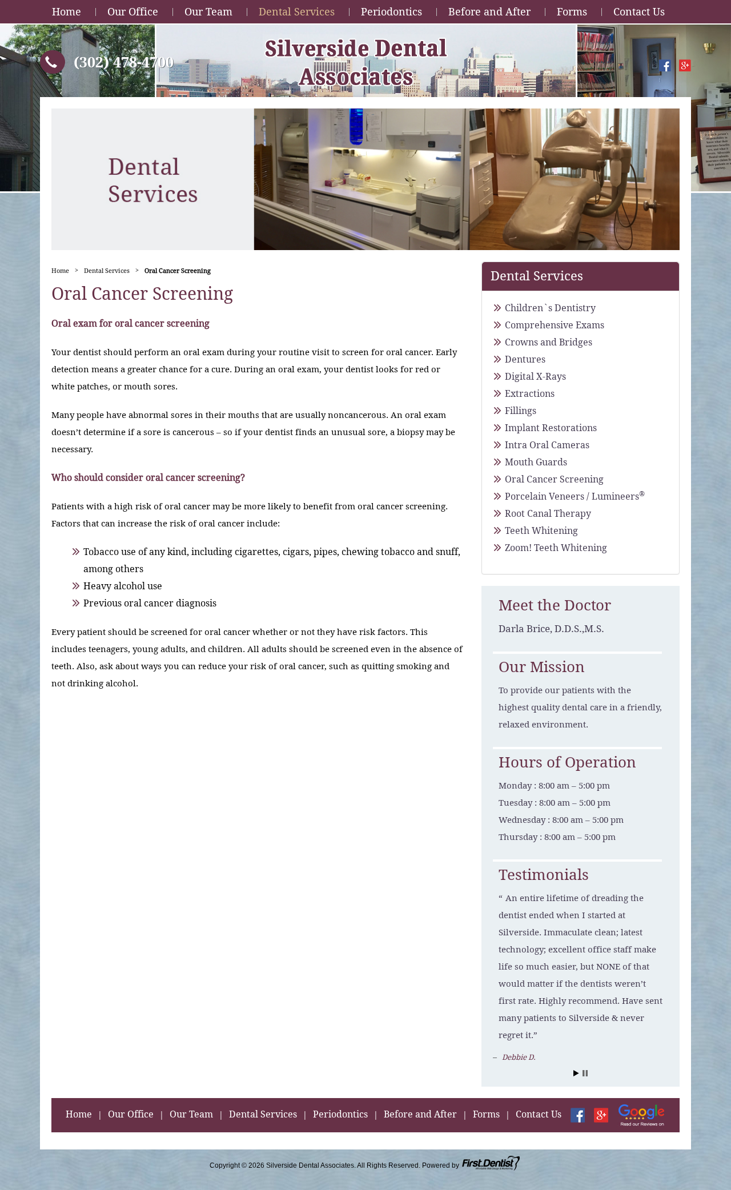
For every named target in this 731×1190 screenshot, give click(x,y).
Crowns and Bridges (548, 342)
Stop (585, 1073)
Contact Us (639, 11)
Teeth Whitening (541, 531)
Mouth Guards (536, 462)
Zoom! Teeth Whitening (556, 548)
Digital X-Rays (535, 377)
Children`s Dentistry (550, 308)
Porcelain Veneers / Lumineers (575, 496)
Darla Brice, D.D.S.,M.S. (551, 628)
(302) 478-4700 (124, 62)
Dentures (525, 359)
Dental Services (297, 11)
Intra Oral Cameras (547, 445)
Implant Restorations (551, 428)
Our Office (132, 11)
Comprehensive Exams (554, 325)
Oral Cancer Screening (554, 479)
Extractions (530, 394)
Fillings (520, 411)
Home (66, 11)
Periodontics (391, 11)
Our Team (208, 11)
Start (576, 1073)
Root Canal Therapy (548, 514)
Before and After (489, 11)
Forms (572, 11)
